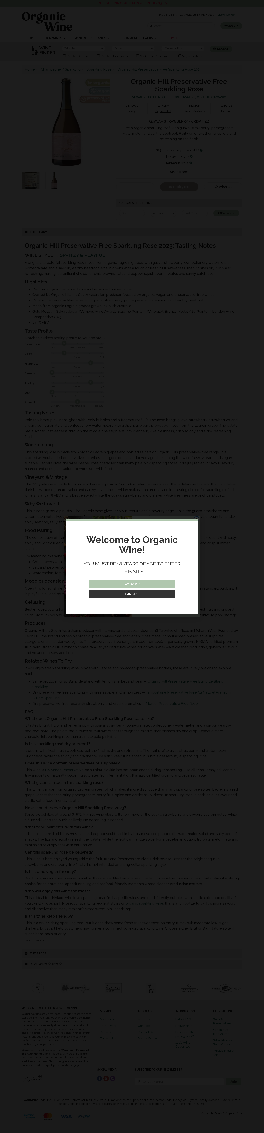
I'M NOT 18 (132, 594)
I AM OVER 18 (132, 584)
